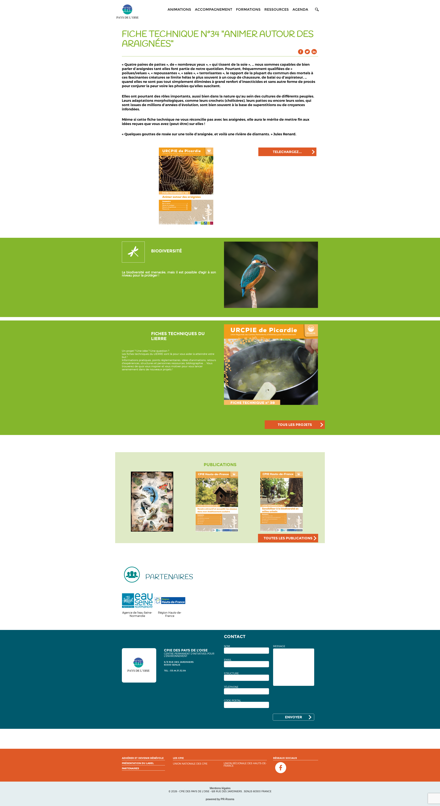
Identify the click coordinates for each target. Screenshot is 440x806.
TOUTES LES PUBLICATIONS (288, 538)
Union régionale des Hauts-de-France (245, 764)
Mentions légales (220, 788)
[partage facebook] (300, 51)
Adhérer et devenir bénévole (143, 758)
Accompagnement (213, 9)
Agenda (300, 9)
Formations (248, 9)
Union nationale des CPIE (190, 764)
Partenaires (130, 768)
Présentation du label (138, 763)
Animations (179, 9)
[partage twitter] (307, 51)
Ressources (276, 9)
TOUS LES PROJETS (295, 425)
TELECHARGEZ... (287, 152)
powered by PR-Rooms (220, 799)
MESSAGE (279, 646)
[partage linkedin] (314, 51)
